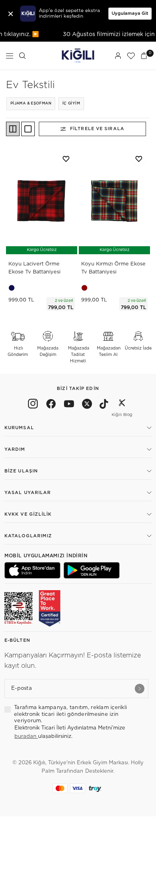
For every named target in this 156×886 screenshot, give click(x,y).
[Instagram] (33, 405)
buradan (26, 736)
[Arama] (22, 55)
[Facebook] (51, 405)
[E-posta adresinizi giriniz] (139, 688)
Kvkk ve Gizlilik (28, 514)
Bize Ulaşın (21, 471)
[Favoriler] (130, 55)
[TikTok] (104, 405)
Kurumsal (19, 428)
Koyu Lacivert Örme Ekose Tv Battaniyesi (34, 267)
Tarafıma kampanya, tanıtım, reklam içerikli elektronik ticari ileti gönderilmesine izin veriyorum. (70, 714)
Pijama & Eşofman (30, 103)
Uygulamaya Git (130, 13)
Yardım (15, 449)
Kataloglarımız (28, 536)
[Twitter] (87, 405)
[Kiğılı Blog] (122, 405)
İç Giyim (71, 103)
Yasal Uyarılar (27, 492)
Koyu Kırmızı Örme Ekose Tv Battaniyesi (113, 267)
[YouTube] (69, 405)
